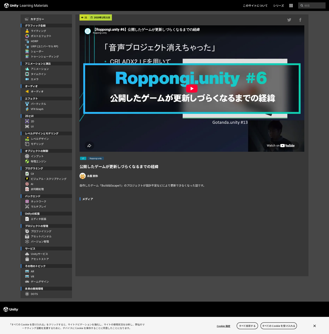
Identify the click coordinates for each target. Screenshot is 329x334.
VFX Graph (37, 109)
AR (32, 271)
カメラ (35, 79)
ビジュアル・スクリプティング (48, 179)
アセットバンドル (41, 236)
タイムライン (38, 74)
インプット (37, 156)
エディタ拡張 (38, 219)
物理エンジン (38, 161)
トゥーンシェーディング (45, 56)
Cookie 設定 (223, 326)
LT (83, 158)
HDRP (34, 41)
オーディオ (37, 91)
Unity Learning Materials (25, 5)
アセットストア (40, 259)
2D (32, 121)
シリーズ (278, 5)
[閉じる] (315, 326)
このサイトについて (255, 5)
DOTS (34, 294)
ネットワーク (38, 201)
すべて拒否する (247, 326)
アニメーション (40, 69)
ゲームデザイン (40, 281)
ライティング (38, 31)
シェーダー (37, 51)
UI (32, 126)
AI (32, 184)
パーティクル (38, 104)
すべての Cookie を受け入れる (278, 326)
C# (32, 173)
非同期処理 (37, 189)
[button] (291, 5)
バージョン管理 (40, 241)
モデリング (37, 144)
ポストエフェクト (41, 36)
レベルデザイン (40, 138)
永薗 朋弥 (92, 176)
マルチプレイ (38, 206)
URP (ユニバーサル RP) (44, 46)
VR (32, 276)
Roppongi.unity (96, 158)
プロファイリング (41, 231)
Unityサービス (39, 254)
